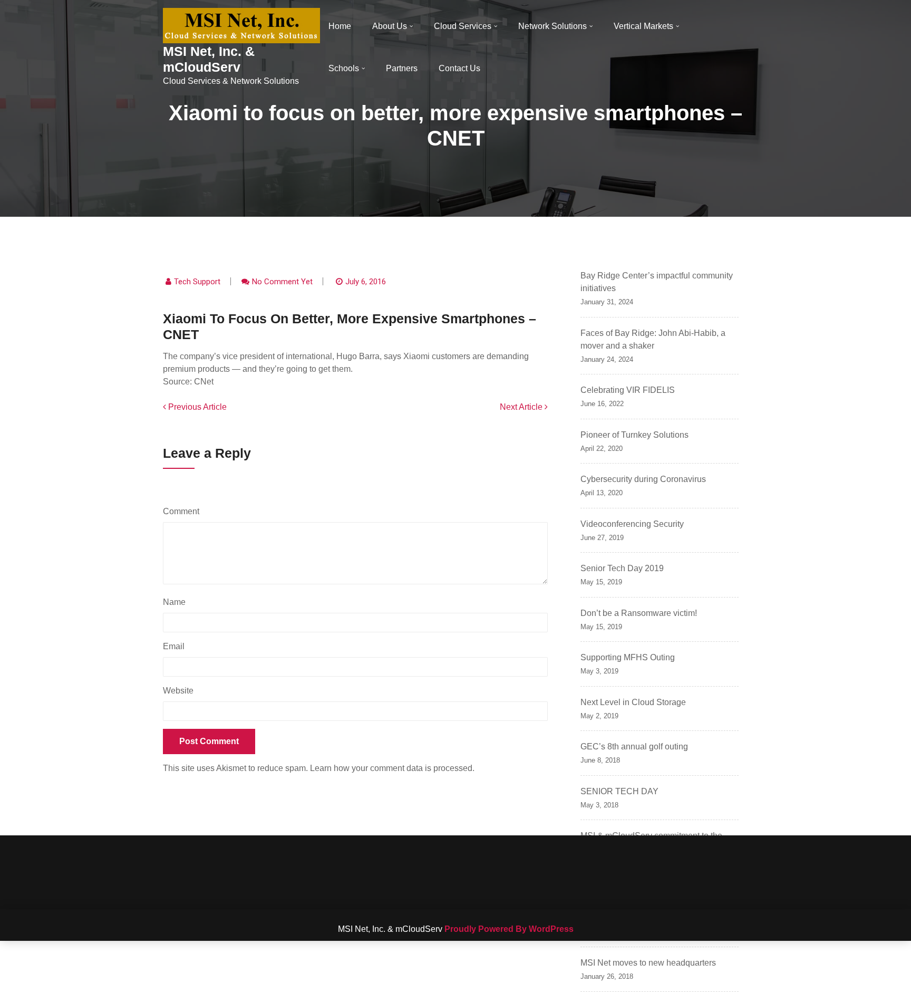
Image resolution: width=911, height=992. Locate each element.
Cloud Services (462, 26)
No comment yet (282, 281)
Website (178, 690)
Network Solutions (552, 26)
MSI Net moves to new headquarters (648, 962)
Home (339, 26)
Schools (343, 68)
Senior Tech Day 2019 (622, 568)
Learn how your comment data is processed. (392, 768)
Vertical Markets (643, 26)
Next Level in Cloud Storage (633, 702)
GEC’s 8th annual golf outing (634, 746)
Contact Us (459, 68)
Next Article (522, 406)
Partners (402, 68)
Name (177, 602)
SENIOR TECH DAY (619, 791)
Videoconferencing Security (632, 523)
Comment (184, 511)
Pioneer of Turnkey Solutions (634, 434)
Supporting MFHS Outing (627, 657)
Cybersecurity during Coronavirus (643, 479)
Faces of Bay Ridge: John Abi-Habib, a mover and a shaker (652, 339)
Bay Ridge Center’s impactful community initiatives (656, 282)
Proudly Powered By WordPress (509, 928)
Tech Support (197, 281)
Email (176, 646)
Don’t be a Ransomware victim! (638, 613)
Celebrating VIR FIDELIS (627, 390)
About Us (389, 26)
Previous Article (196, 406)
